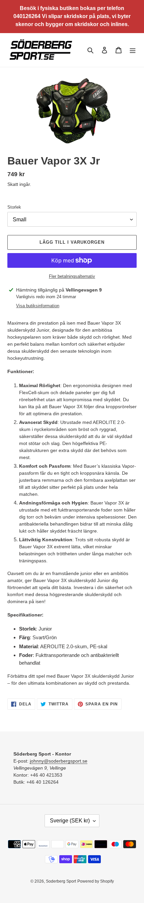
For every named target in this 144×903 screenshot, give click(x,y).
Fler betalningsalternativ (72, 276)
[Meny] (133, 50)
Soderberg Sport (61, 881)
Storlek (14, 207)
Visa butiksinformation (37, 305)
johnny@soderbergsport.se (58, 761)
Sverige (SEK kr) (70, 820)
